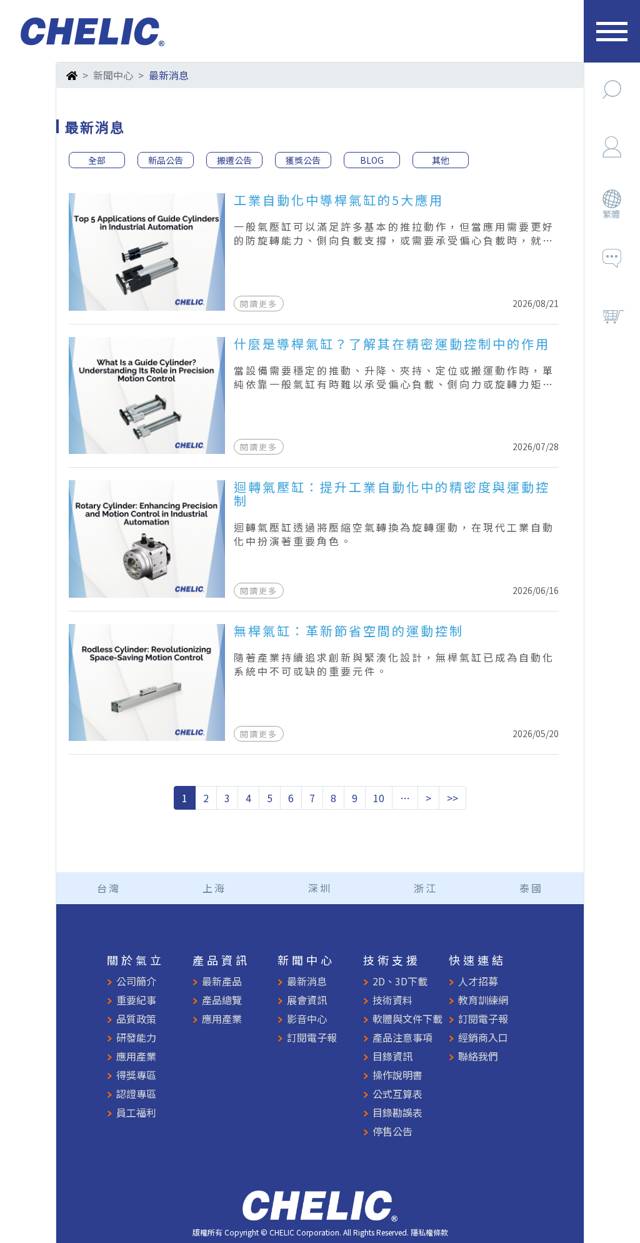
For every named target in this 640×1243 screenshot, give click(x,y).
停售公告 (392, 1131)
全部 (97, 160)
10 (378, 797)
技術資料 (392, 999)
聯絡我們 (478, 1056)
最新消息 (307, 981)
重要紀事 (136, 999)
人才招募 (478, 981)
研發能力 (136, 1037)
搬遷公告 (234, 160)
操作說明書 (397, 1074)
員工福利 (136, 1112)
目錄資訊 (392, 1056)
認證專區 (136, 1093)
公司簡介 (136, 981)
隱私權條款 (429, 1232)
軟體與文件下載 (407, 1018)
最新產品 (222, 981)
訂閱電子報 (312, 1037)
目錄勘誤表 (397, 1112)
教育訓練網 (483, 999)
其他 (440, 160)
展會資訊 (307, 999)
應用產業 (136, 1056)
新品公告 (165, 160)
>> (452, 797)
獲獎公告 (303, 160)
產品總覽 (222, 999)
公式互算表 (397, 1093)
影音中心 (307, 1018)
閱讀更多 (259, 303)
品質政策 (136, 1018)
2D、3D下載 (400, 981)
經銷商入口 (483, 1037)
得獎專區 (136, 1074)
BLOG (372, 160)
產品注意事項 (402, 1037)
